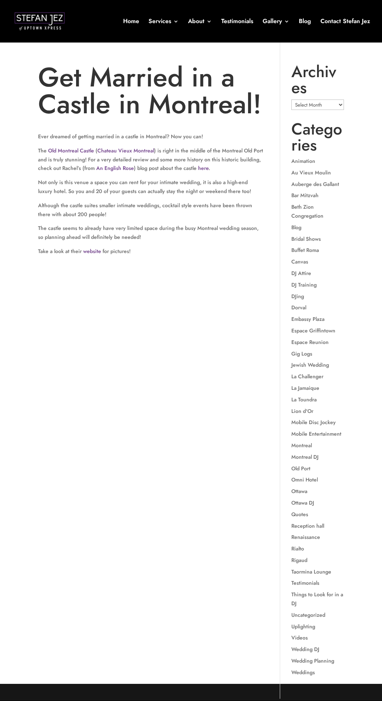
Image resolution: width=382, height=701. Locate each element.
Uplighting (303, 626)
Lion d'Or (302, 411)
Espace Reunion (310, 342)
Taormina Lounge (311, 571)
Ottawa (299, 491)
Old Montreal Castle (71, 150)
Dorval (298, 307)
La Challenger (307, 376)
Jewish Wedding (310, 365)
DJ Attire (301, 273)
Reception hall (307, 526)
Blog (305, 22)
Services (159, 22)
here (203, 168)
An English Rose (115, 168)
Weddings (303, 672)
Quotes (299, 514)
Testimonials (237, 22)
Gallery (272, 22)
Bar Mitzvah (305, 195)
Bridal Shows (306, 239)
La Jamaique (305, 388)
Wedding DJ (305, 649)
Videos (299, 637)
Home (131, 22)
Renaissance (305, 537)
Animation (303, 161)
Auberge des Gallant (315, 184)
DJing (297, 296)
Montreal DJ (305, 457)
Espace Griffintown (313, 330)
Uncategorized (308, 615)
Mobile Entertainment (316, 434)
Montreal (301, 445)
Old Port (300, 468)
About (196, 22)
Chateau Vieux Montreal (125, 150)
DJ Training (304, 284)
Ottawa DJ (302, 502)
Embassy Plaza (308, 319)
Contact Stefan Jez (345, 22)
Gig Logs (301, 353)
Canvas (299, 261)
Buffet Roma (305, 250)
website (92, 251)
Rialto (297, 548)
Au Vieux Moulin (311, 172)
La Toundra (304, 399)
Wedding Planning (312, 660)
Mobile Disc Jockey (313, 422)
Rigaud (299, 560)
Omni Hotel (304, 479)
